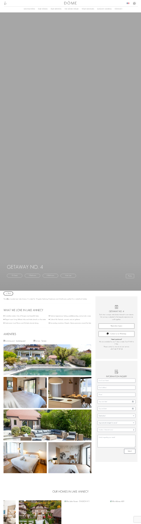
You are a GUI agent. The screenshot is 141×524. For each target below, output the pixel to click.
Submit (130, 451)
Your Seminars (88, 9)
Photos (130, 276)
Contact (118, 9)
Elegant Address (104, 9)
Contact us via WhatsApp (118, 334)
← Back (8, 293)
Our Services (56, 9)
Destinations (29, 9)
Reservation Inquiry (116, 326)
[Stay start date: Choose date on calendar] (133, 401)
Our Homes (43, 9)
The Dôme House (72, 9)
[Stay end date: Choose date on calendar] (133, 408)
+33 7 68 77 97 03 (116, 349)
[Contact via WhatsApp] (134, 3)
